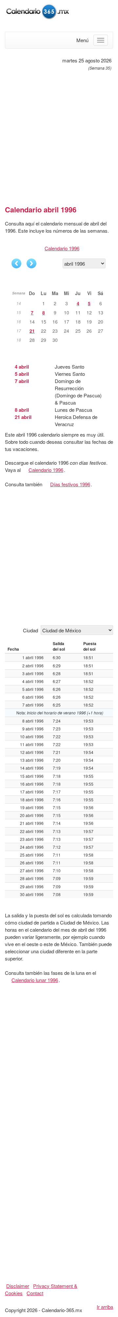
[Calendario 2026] (37, 10)
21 (32, 330)
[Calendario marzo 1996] (16, 263)
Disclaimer (17, 1285)
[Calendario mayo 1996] (31, 263)
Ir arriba (105, 1306)
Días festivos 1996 (70, 484)
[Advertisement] (59, 135)
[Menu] (100, 40)
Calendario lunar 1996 (34, 979)
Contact (35, 1293)
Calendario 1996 (62, 248)
